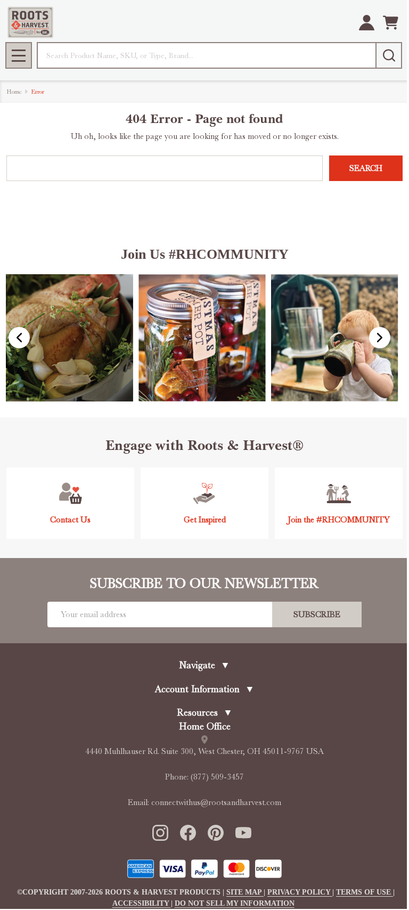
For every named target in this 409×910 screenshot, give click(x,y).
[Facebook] (187, 832)
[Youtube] (242, 832)
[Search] (388, 55)
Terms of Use (364, 892)
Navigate (204, 665)
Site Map (245, 892)
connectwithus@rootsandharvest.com (216, 802)
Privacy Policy (299, 892)
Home (14, 91)
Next (379, 337)
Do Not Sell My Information (235, 903)
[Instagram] (159, 832)
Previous (19, 337)
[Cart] (391, 23)
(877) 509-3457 (217, 777)
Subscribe (316, 614)
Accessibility (141, 903)
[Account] (367, 23)
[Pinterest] (215, 832)
